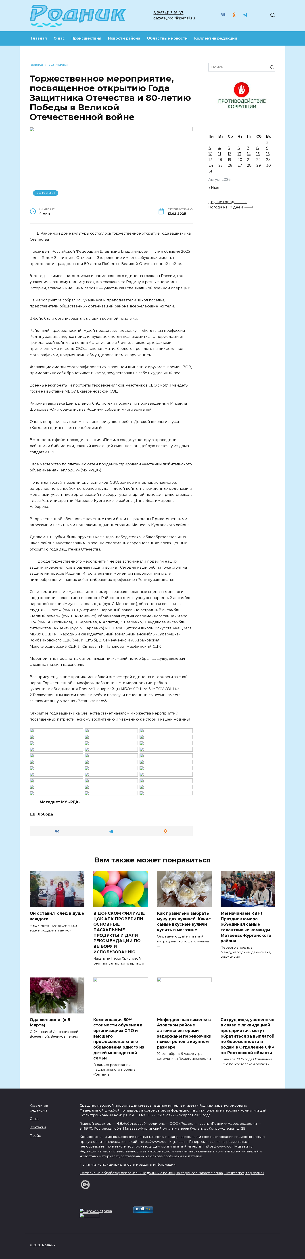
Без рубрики (46, 192)
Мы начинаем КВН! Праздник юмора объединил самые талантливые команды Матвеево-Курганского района (246, 927)
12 (229, 154)
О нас (59, 38)
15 (258, 154)
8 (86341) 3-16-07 (168, 13)
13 (239, 154)
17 (210, 160)
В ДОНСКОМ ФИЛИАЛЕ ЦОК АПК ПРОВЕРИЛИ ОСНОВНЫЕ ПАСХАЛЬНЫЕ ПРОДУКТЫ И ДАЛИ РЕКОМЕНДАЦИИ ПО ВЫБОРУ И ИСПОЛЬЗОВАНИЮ (119, 932)
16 (267, 154)
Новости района (124, 38)
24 (211, 165)
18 (220, 160)
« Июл (213, 187)
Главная (39, 38)
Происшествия (86, 38)
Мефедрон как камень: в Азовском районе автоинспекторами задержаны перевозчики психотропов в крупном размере (184, 1033)
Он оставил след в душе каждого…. (57, 916)
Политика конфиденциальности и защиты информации (127, 1164)
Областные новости (167, 38)
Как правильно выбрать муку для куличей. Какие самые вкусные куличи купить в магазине (184, 921)
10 (210, 154)
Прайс (35, 1136)
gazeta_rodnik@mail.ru (174, 18)
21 (249, 160)
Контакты (38, 1127)
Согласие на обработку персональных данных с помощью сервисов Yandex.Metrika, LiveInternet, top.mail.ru (172, 1173)
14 (249, 154)
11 (219, 154)
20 (240, 160)
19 (229, 160)
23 (268, 160)
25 (220, 165)
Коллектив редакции (215, 38)
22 (258, 160)
